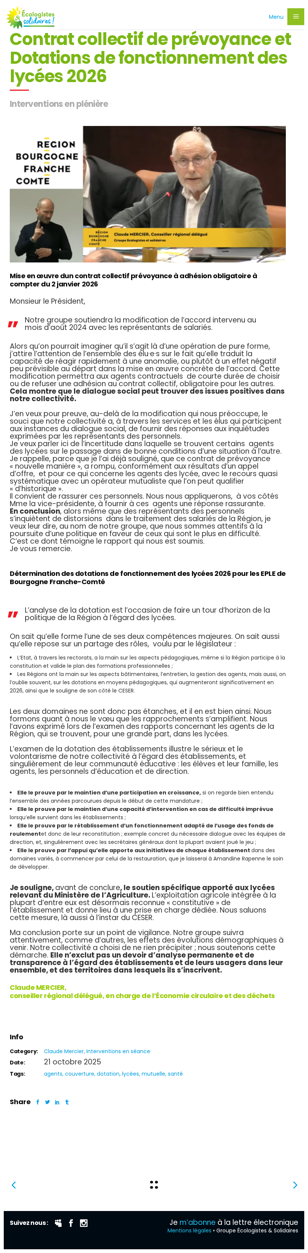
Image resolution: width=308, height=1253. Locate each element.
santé (175, 1074)
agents (53, 1074)
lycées (130, 1074)
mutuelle (153, 1074)
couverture (79, 1074)
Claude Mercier (64, 1051)
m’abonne (198, 1222)
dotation (108, 1074)
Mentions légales (189, 1230)
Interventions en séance (118, 1051)
